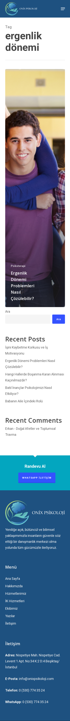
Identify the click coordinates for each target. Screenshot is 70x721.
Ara (7, 311)
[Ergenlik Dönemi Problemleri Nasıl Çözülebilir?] (35, 188)
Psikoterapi (18, 265)
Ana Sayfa (12, 579)
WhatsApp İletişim (37, 477)
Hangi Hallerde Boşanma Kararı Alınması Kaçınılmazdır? (34, 377)
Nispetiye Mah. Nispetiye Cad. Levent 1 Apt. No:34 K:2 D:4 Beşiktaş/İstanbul (32, 661)
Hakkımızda (14, 586)
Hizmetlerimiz (15, 593)
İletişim (10, 623)
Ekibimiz (11, 608)
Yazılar (10, 616)
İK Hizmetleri (14, 601)
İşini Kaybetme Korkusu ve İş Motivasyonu (26, 350)
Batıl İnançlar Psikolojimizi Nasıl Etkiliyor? (28, 391)
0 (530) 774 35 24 (32, 690)
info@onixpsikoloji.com (36, 679)
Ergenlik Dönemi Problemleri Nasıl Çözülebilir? (30, 364)
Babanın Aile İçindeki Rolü (24, 401)
